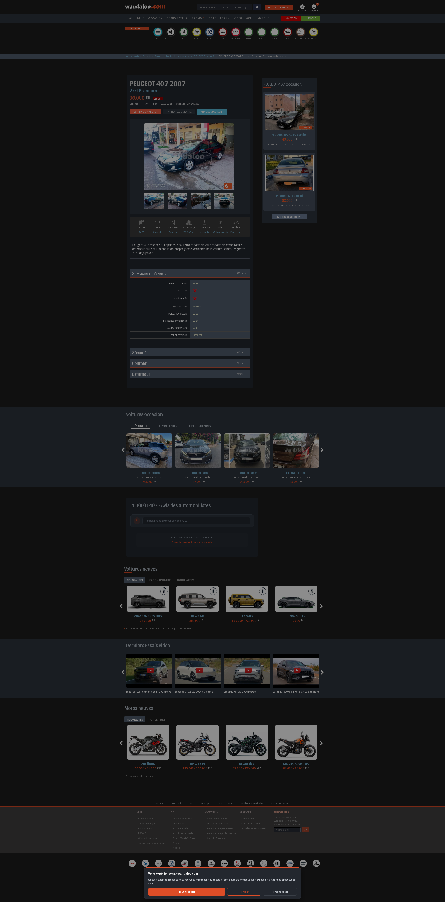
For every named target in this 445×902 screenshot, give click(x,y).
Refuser (244, 891)
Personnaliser (280, 891)
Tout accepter (187, 891)
